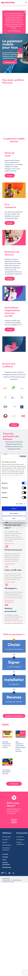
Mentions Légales (16, 880)
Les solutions (19, 837)
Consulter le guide (10, 564)
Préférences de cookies (8, 881)
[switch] (24, 488)
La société (5, 854)
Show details (19, 504)
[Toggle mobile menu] (26, 2)
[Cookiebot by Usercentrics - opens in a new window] (19, 456)
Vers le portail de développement (9, 601)
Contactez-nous (9, 543)
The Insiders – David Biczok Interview (6, 771)
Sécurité (4, 842)
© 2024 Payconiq (6, 880)
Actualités (5, 857)
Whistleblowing (6, 867)
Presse (4, 860)
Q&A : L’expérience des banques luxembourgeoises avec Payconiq (21, 746)
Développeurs (20, 839)
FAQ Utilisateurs (6, 845)
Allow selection (14, 513)
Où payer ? (5, 839)
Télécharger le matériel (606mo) (14, 623)
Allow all (14, 508)
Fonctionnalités (6, 837)
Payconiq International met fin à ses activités (6, 744)
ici (19, 31)
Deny (14, 518)
